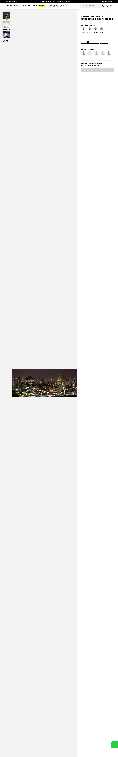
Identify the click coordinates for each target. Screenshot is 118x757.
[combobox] (92, 6)
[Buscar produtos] (103, 6)
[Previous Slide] (41, 1)
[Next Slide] (72, 1)
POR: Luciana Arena (86, 14)
